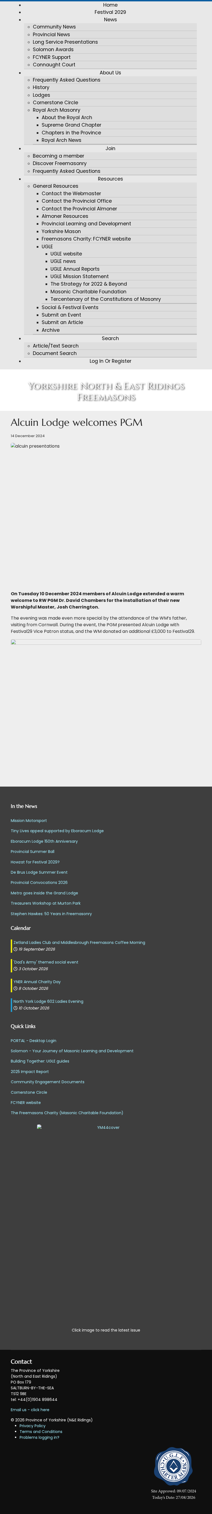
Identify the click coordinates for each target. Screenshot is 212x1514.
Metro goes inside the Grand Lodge (44, 893)
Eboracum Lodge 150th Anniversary (44, 841)
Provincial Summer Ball (32, 851)
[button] (110, 19)
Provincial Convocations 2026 (39, 882)
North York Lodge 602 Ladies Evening (48, 1001)
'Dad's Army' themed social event (46, 962)
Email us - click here (30, 1410)
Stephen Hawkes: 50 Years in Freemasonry (51, 914)
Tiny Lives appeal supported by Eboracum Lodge (57, 831)
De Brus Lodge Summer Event (39, 872)
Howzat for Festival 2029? (35, 862)
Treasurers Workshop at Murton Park (46, 903)
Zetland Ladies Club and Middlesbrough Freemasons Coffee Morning (79, 942)
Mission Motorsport (29, 820)
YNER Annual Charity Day (37, 982)
